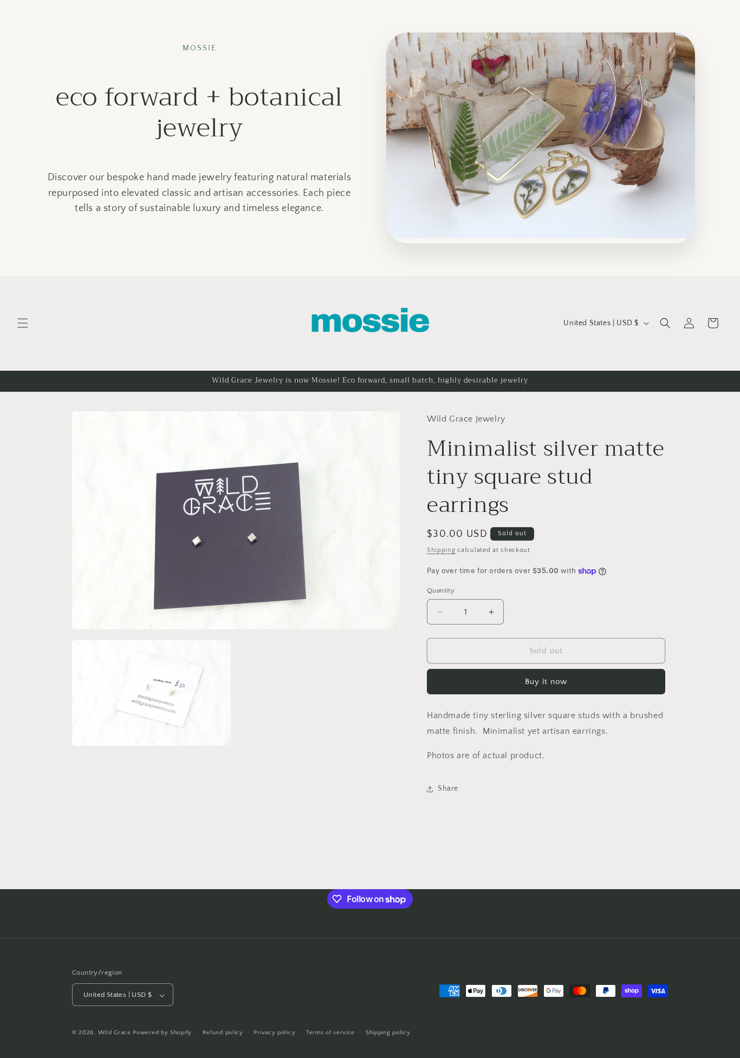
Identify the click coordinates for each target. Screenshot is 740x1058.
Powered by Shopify (162, 1033)
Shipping (441, 550)
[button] (23, 323)
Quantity (441, 590)
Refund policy (223, 1032)
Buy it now (546, 682)
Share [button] (448, 789)
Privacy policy (274, 1032)
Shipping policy (388, 1032)
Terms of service (330, 1032)
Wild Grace (114, 1033)
